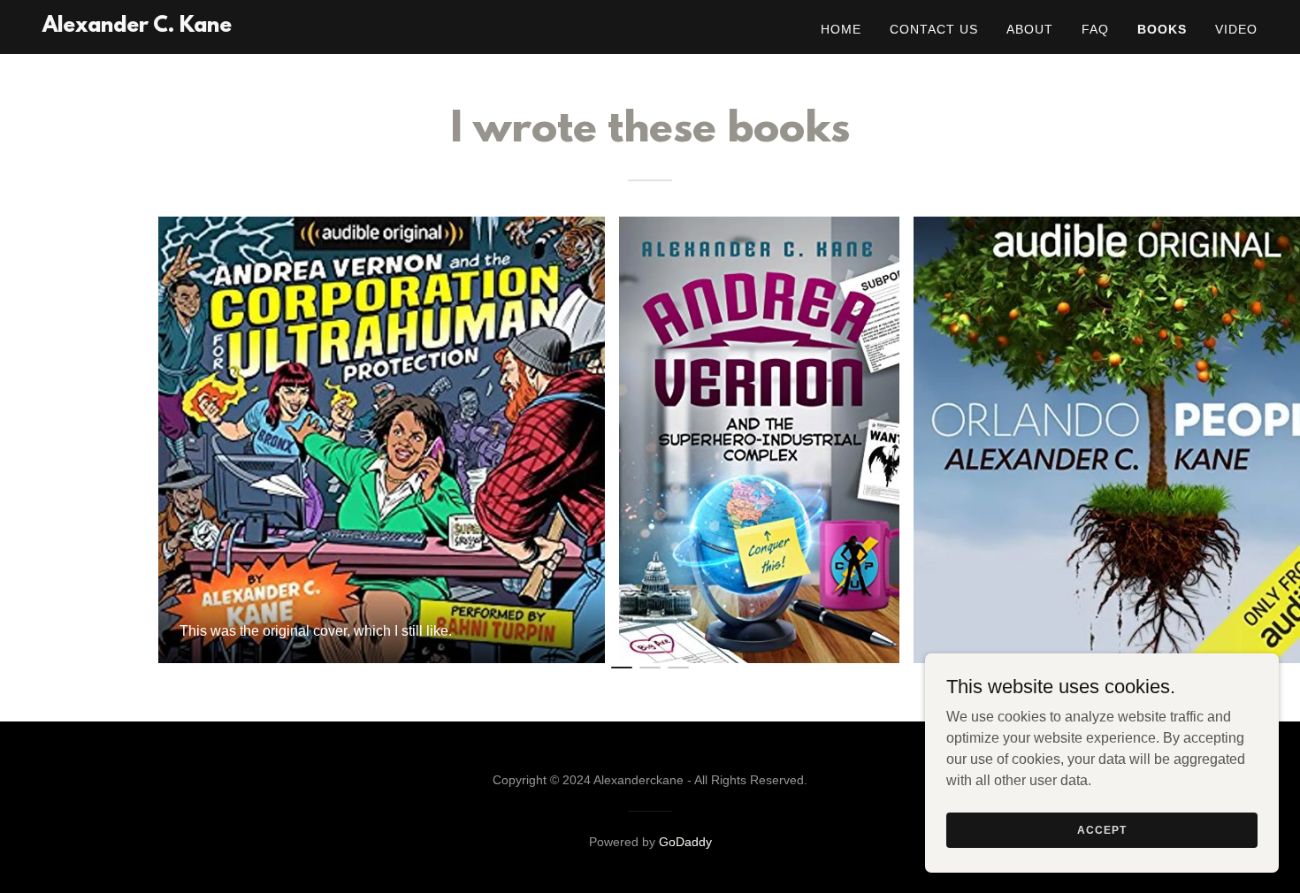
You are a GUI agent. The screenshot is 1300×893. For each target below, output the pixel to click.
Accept (1101, 829)
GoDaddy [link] (685, 842)
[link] (137, 26)
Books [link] (1162, 29)
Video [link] (1236, 29)
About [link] (1029, 29)
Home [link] (841, 29)
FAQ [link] (1095, 29)
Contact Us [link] (934, 29)
